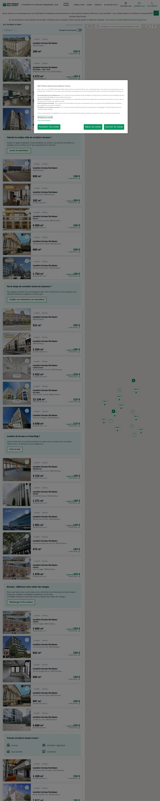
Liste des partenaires (44, 120)
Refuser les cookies (93, 127)
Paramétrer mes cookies (49, 127)
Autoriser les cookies (114, 127)
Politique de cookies (45, 117)
